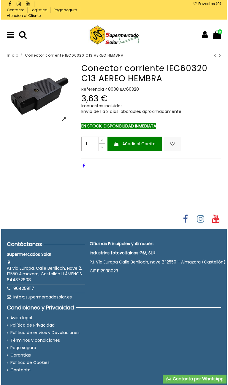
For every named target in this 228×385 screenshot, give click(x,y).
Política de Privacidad (32, 325)
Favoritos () (209, 3)
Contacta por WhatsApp (198, 379)
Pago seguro (66, 9)
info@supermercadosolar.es (42, 297)
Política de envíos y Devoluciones (45, 333)
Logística (39, 9)
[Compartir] (84, 166)
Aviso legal (21, 318)
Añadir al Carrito (139, 144)
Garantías (20, 355)
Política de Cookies (30, 362)
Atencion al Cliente (24, 15)
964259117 (23, 288)
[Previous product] (216, 55)
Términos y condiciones (35, 340)
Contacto (16, 9)
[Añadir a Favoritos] (172, 144)
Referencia (92, 89)
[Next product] (219, 55)
